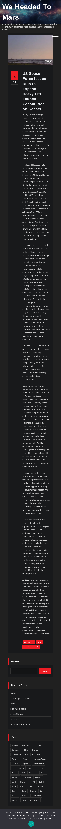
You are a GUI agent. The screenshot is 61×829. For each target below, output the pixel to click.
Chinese (35, 750)
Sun (41, 791)
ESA (26, 754)
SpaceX (22, 786)
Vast (24, 800)
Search (15, 661)
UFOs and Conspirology (20, 724)
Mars (43, 768)
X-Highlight (34, 800)
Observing (33, 773)
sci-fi (14, 782)
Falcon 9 (15, 759)
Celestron (15, 750)
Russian (38, 777)
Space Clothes (16, 714)
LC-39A (21, 768)
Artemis (15, 745)
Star (30, 786)
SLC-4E (32, 782)
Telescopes (15, 719)
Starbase (40, 786)
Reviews (15, 777)
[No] (57, 818)
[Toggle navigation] (55, 34)
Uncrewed (37, 795)
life (36, 768)
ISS (13, 768)
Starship (33, 791)
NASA (39, 642)
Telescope (25, 795)
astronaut (25, 745)
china (26, 750)
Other (43, 773)
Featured (26, 759)
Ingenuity (26, 763)
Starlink (15, 791)
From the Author (40, 759)
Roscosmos (27, 777)
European (36, 754)
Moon (14, 773)
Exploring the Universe (20, 698)
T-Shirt (14, 795)
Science (22, 782)
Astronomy (38, 745)
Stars (24, 791)
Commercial (28, 642)
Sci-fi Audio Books (18, 708)
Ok (31, 823)
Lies (29, 768)
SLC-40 (41, 782)
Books (13, 693)
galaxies (15, 763)
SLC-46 (35, 646)
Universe (15, 800)
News (12, 703)
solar (14, 786)
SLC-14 (26, 646)
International (39, 763)
